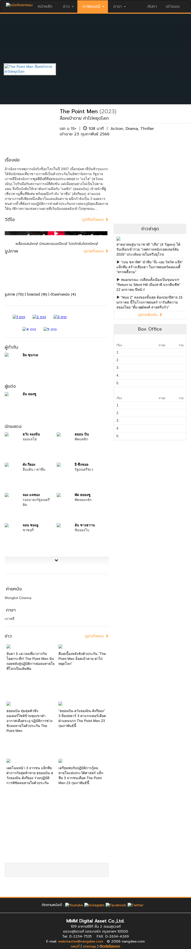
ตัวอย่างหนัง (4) (63, 294)
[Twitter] (135, 905)
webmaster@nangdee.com (80, 941)
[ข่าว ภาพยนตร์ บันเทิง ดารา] (19, 3)
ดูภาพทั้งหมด (94, 251)
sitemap (89, 946)
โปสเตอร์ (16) (37, 294)
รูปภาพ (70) (14, 294)
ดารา (117, 6)
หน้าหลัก (45, 6)
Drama (132, 129)
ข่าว (66, 6)
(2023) (107, 111)
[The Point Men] (33, 69)
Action (116, 129)
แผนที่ (75, 946)
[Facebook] (116, 905)
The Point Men (79, 111)
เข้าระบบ (172, 6)
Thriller (147, 129)
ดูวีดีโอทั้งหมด (93, 219)
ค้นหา (152, 6)
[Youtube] (74, 905)
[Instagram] (94, 905)
